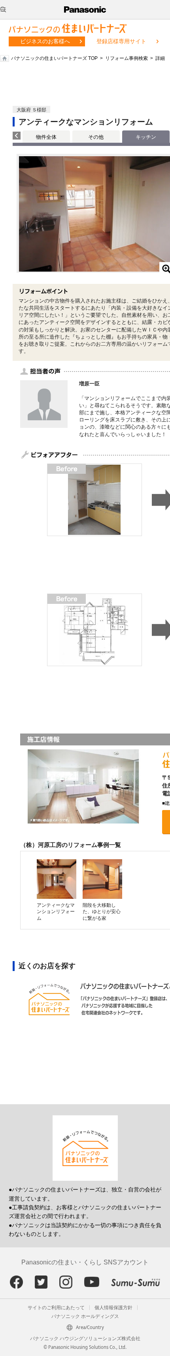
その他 (96, 137)
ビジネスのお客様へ (45, 41)
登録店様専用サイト (121, 41)
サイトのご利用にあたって (56, 1307)
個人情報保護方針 (113, 1307)
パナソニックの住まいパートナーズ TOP (54, 58)
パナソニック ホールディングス (85, 1316)
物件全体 (46, 137)
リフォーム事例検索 (126, 58)
